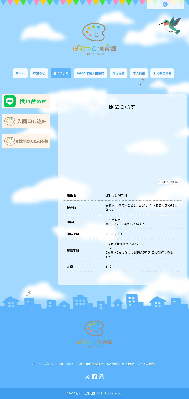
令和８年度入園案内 (90, 73)
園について (61, 73)
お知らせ (39, 73)
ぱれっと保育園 (85, 393)
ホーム (20, 73)
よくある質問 (162, 73)
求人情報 (139, 73)
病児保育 (118, 73)
